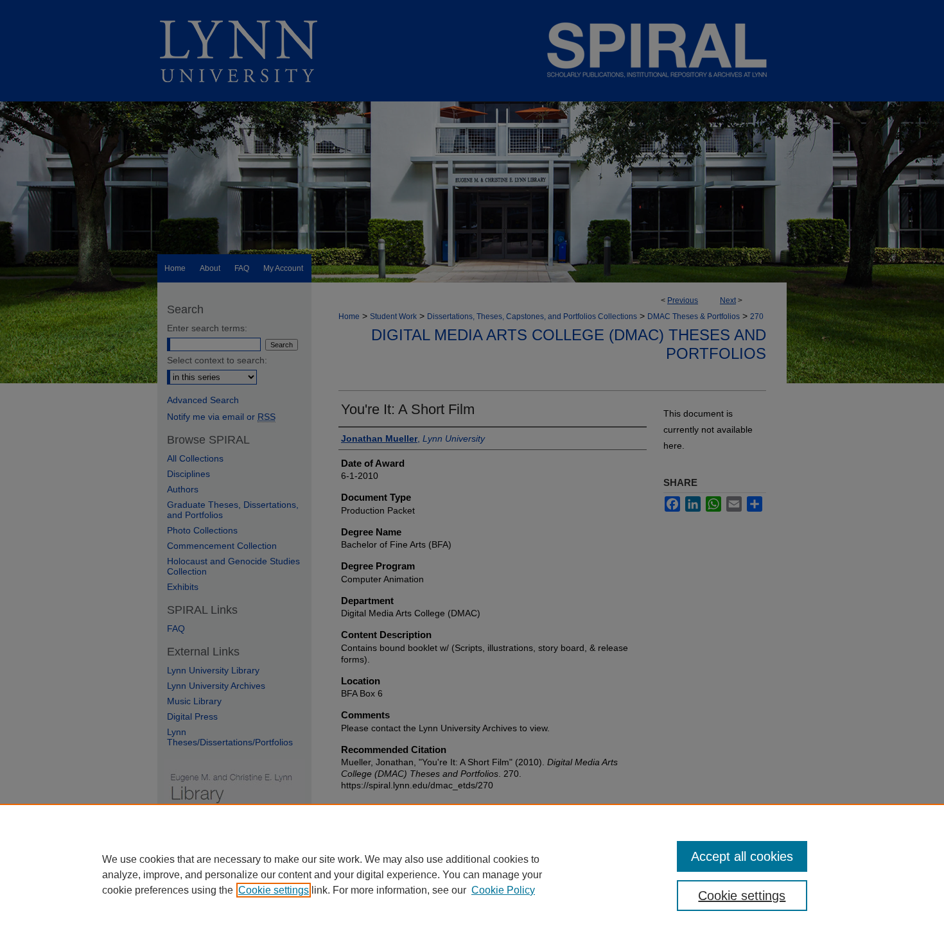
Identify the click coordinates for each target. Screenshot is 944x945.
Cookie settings (273, 890)
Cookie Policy (503, 890)
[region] (472, 874)
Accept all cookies (742, 856)
